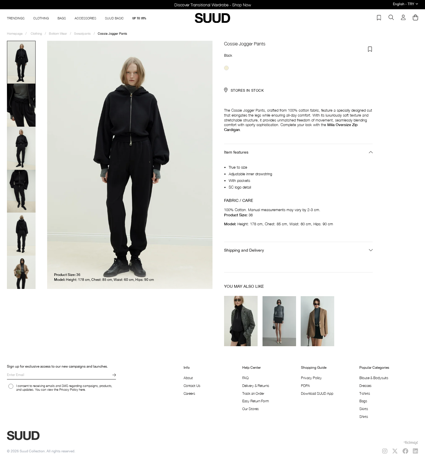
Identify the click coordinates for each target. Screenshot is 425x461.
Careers (189, 393)
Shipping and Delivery (244, 250)
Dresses (365, 385)
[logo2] (43, 435)
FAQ (245, 378)
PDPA (305, 385)
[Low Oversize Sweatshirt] (241, 321)
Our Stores (250, 409)
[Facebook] (405, 451)
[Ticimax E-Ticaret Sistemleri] (411, 442)
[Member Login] (403, 17)
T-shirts (364, 393)
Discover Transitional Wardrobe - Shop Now (212, 4)
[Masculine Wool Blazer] (318, 321)
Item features (236, 152)
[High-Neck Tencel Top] (279, 321)
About (188, 378)
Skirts (363, 409)
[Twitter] (395, 451)
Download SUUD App (317, 393)
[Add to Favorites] (370, 49)
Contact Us (192, 385)
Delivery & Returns (255, 385)
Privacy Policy (311, 378)
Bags (363, 401)
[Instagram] (384, 451)
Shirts (363, 416)
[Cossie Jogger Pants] (226, 68)
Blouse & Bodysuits (373, 378)
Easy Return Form (255, 401)
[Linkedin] (415, 451)
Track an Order (253, 393)
